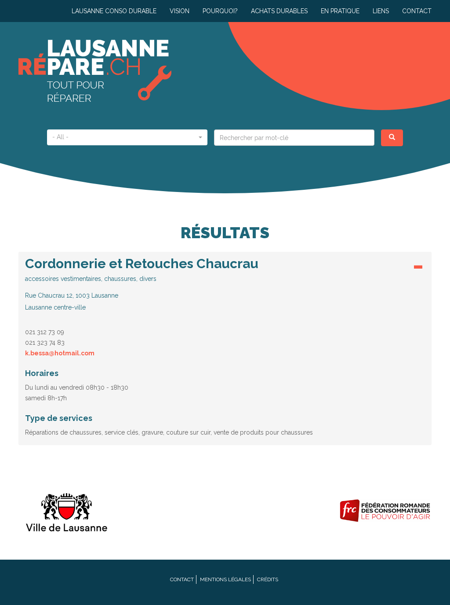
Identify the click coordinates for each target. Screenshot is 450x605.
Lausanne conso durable (114, 11)
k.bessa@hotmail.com (59, 353)
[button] (225, 283)
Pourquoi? (220, 11)
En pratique (340, 11)
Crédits (267, 579)
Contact (417, 11)
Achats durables (279, 11)
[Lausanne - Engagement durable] (65, 510)
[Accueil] (121, 70)
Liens (381, 11)
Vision (179, 11)
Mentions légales (225, 579)
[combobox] (127, 137)
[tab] (225, 286)
